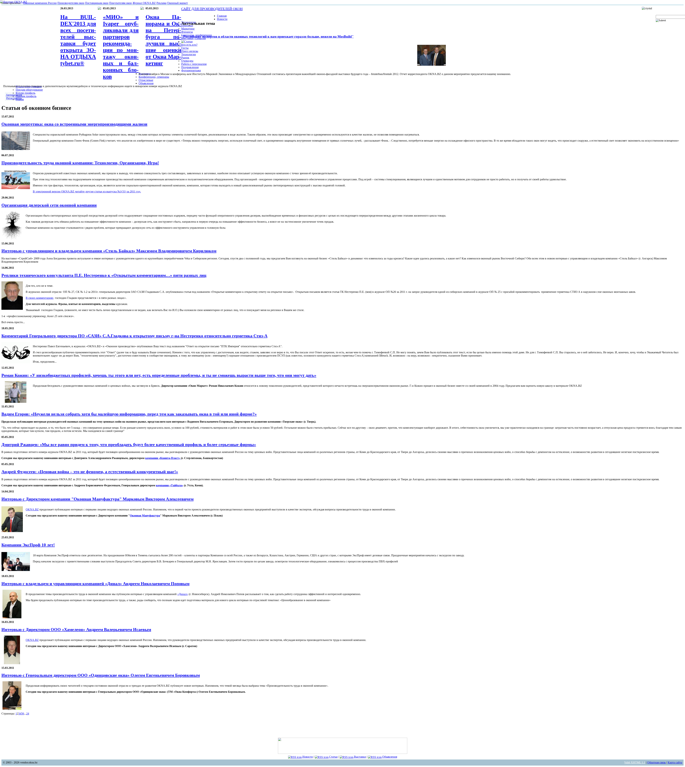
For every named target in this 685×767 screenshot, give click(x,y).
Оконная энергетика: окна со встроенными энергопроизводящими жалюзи (74, 124)
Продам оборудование (29, 89)
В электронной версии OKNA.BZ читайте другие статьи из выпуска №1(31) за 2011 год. (87, 191)
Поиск (660, 13)
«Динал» (182, 594)
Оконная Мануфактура (145, 515)
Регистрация (14, 98)
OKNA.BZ (32, 509)
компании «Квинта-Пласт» (163, 458)
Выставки (359, 756)
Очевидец (187, 60)
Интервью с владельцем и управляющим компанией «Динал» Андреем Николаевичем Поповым (95, 583)
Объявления (389, 756)
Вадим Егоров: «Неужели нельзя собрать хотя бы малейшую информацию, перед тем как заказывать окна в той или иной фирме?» (129, 414)
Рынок (185, 57)
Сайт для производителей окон (212, 9)
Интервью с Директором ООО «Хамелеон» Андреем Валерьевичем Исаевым (76, 629)
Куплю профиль (25, 92)
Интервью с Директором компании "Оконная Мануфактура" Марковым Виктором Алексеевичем (97, 499)
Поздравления (190, 67)
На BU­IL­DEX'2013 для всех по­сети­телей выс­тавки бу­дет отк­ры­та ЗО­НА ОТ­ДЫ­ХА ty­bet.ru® (78, 40)
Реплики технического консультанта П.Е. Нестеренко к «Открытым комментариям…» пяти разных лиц (103, 275)
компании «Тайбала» (169, 485)
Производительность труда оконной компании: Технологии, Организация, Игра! (80, 163)
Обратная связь (656, 762)
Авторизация (14, 94)
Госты (185, 47)
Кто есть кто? (189, 44)
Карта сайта (675, 762)
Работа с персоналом (194, 64)
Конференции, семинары (154, 76)
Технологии (188, 54)
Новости (307, 756)
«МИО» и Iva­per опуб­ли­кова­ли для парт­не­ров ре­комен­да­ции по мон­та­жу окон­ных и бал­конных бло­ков (121, 47)
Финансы (187, 31)
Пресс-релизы (189, 51)
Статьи (333, 756)
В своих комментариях (40, 297)
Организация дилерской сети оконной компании (49, 205)
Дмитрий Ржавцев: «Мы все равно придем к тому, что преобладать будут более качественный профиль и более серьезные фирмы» (128, 444)
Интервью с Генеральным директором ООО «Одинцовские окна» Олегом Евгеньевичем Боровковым (100, 675)
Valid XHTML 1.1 (634, 762)
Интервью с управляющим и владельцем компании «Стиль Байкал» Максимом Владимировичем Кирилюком (108, 251)
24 (27, 713)
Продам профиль (26, 96)
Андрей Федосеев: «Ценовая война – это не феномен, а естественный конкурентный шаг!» (89, 471)
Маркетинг (188, 28)
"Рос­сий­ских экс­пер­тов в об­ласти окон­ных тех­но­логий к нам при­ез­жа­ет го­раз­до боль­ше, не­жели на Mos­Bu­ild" (267, 36)
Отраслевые (146, 80)
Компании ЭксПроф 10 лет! (28, 545)
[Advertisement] (342, 726)
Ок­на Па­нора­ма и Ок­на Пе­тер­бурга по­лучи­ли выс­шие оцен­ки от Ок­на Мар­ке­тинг (163, 40)
